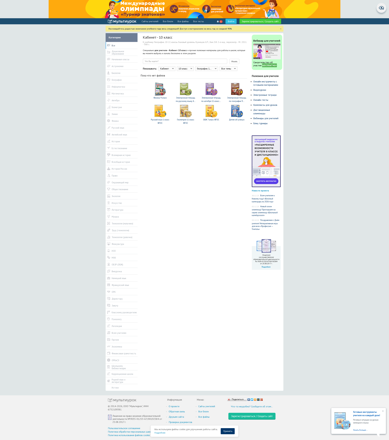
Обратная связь (177, 411)
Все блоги (168, 21)
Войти (231, 21)
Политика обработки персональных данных (131, 431)
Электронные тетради (265, 94)
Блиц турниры (260, 123)
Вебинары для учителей (265, 118)
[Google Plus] (261, 399)
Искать (234, 61)
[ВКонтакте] (248, 399)
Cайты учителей (150, 21)
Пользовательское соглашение (124, 428)
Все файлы (183, 21)
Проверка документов (180, 422)
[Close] (382, 411)
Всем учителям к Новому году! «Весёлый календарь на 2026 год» (263, 198)
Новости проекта (260, 190)
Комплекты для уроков (265, 104)
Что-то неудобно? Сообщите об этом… (252, 406)
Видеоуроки (259, 89)
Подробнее (159, 432)
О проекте (174, 406)
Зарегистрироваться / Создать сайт (260, 21)
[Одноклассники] (255, 399)
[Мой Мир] (258, 399)
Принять (227, 431)
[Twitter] (252, 399)
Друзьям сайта (176, 416)
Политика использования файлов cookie (129, 435)
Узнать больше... (360, 430)
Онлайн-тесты (260, 99)
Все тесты (198, 21)
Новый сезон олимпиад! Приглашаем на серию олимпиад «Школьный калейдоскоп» (265, 211)
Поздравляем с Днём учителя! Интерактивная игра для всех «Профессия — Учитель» (265, 224)
